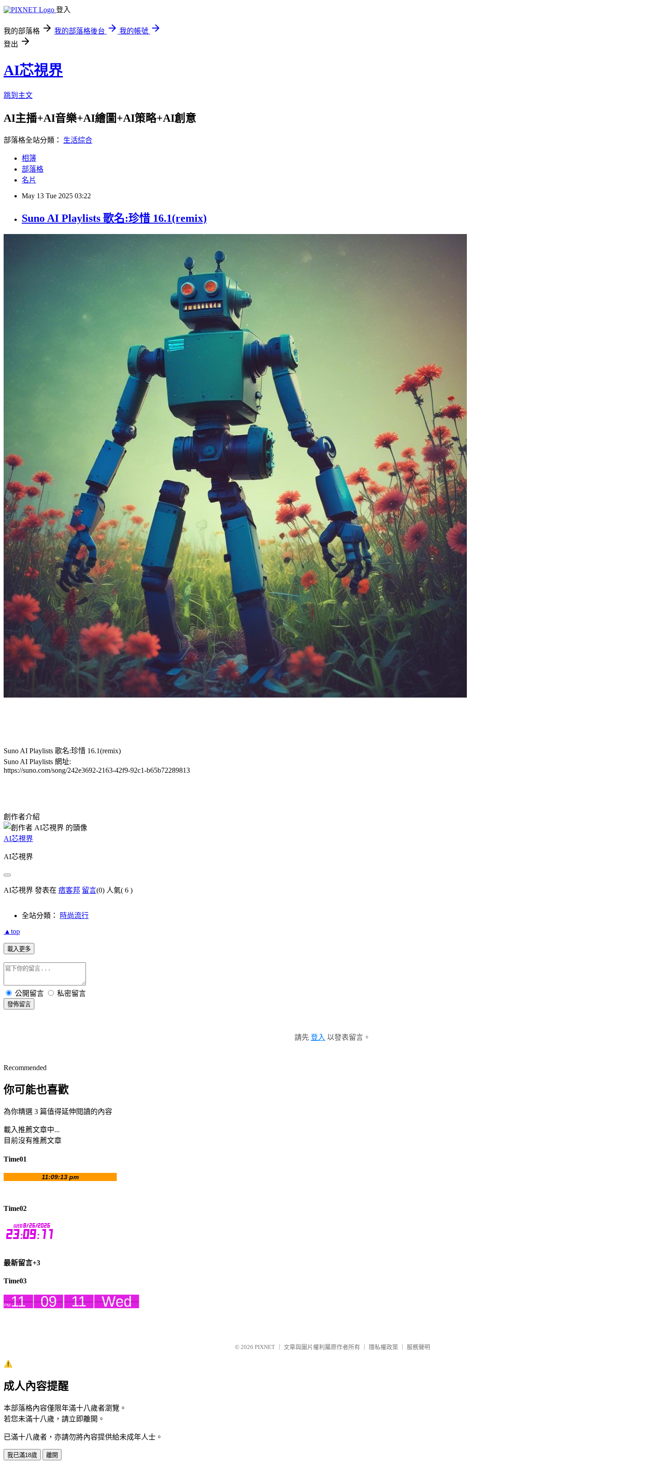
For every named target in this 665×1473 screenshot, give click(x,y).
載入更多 (19, 949)
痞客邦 (69, 890)
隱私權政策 (383, 1347)
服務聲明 (418, 1347)
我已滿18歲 (22, 1455)
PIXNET (265, 1347)
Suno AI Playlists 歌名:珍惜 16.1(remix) (114, 218)
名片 (29, 180)
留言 (89, 890)
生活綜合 (77, 140)
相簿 (29, 158)
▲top (12, 931)
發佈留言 (19, 1004)
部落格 (32, 169)
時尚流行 (74, 915)
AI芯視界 (33, 70)
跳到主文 (18, 95)
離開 (52, 1455)
